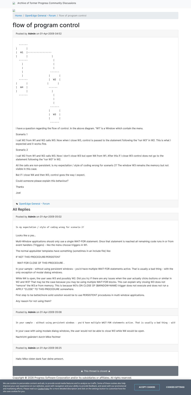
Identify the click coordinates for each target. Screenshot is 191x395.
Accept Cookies (147, 387)
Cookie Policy (43, 388)
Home (18, 15)
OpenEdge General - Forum (40, 15)
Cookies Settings (175, 387)
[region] (95, 387)
